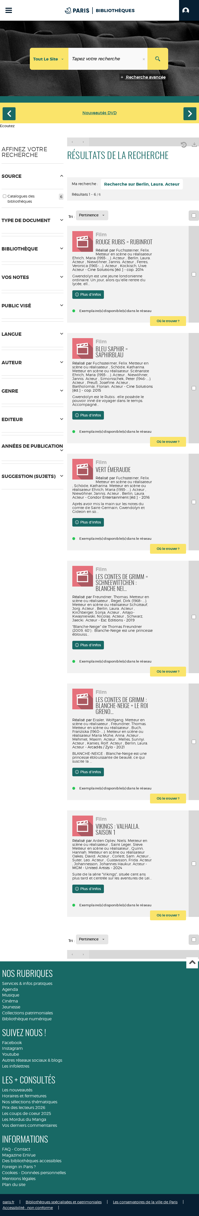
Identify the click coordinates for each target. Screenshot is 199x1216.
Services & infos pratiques (27, 983)
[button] (189, 10)
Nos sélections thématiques (29, 1101)
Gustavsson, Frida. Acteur (129, 860)
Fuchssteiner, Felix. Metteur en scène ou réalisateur (124, 252)
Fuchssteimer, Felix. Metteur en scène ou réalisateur (110, 365)
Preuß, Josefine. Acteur (107, 382)
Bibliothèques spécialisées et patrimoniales (64, 1202)
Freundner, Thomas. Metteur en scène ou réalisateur (109, 725)
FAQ (6, 1149)
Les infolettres (15, 1066)
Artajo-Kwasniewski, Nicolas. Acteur (103, 614)
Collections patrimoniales (27, 1012)
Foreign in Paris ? (19, 1166)
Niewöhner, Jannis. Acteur (110, 262)
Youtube (10, 1054)
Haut (192, 962)
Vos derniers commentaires (29, 1125)
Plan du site (13, 1184)
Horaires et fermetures (24, 1095)
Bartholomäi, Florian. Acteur (97, 386)
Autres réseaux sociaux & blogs (32, 1060)
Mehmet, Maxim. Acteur (94, 739)
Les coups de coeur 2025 (26, 1113)
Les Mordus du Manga (24, 1119)
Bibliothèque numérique (27, 1018)
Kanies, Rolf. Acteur (104, 743)
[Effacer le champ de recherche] (144, 59)
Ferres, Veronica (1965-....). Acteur (110, 264)
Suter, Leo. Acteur (88, 860)
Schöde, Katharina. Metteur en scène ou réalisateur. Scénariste (110, 369)
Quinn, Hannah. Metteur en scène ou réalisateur (108, 850)
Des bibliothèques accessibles (31, 1160)
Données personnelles (43, 1172)
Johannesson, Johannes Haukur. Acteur (109, 864)
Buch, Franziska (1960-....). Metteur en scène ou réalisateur (108, 731)
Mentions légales (18, 1178)
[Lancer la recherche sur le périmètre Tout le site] (157, 59)
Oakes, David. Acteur (90, 856)
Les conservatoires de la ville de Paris (145, 1202)
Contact (22, 1149)
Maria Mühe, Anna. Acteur (115, 735)
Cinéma (10, 1001)
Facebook (12, 1042)
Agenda (10, 989)
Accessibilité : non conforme (28, 1207)
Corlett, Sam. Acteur (130, 856)
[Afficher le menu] (8, 10)
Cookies (10, 1172)
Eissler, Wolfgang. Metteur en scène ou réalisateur (108, 722)
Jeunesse (11, 1007)
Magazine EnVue (18, 1155)
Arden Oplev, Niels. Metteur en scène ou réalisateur (109, 842)
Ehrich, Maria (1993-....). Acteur (98, 258)
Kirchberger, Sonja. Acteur (95, 612)
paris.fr (8, 1202)
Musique (10, 995)
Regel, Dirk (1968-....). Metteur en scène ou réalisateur (109, 602)
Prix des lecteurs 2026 (23, 1107)
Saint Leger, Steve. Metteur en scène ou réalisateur (108, 846)
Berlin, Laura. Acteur (115, 608)
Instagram (12, 1048)
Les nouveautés (17, 1090)
